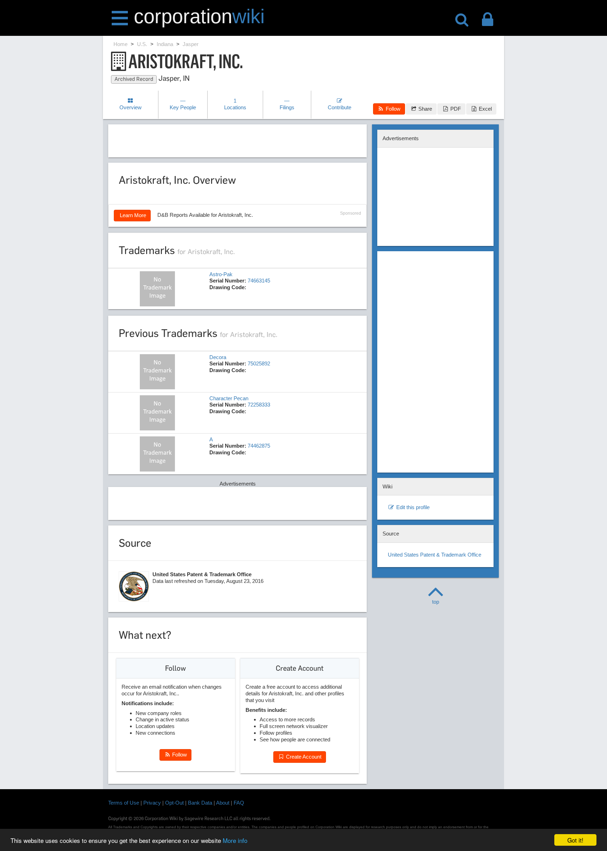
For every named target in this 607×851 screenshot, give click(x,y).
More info (235, 840)
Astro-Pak (221, 274)
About (222, 803)
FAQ (239, 803)
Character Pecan (228, 398)
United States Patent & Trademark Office (434, 555)
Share (424, 109)
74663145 (259, 281)
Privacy (152, 803)
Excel (484, 109)
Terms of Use (123, 803)
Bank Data (200, 803)
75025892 (259, 363)
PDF (455, 109)
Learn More (132, 215)
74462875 (259, 446)
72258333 (259, 405)
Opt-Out (174, 803)
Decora (217, 357)
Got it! (575, 840)
